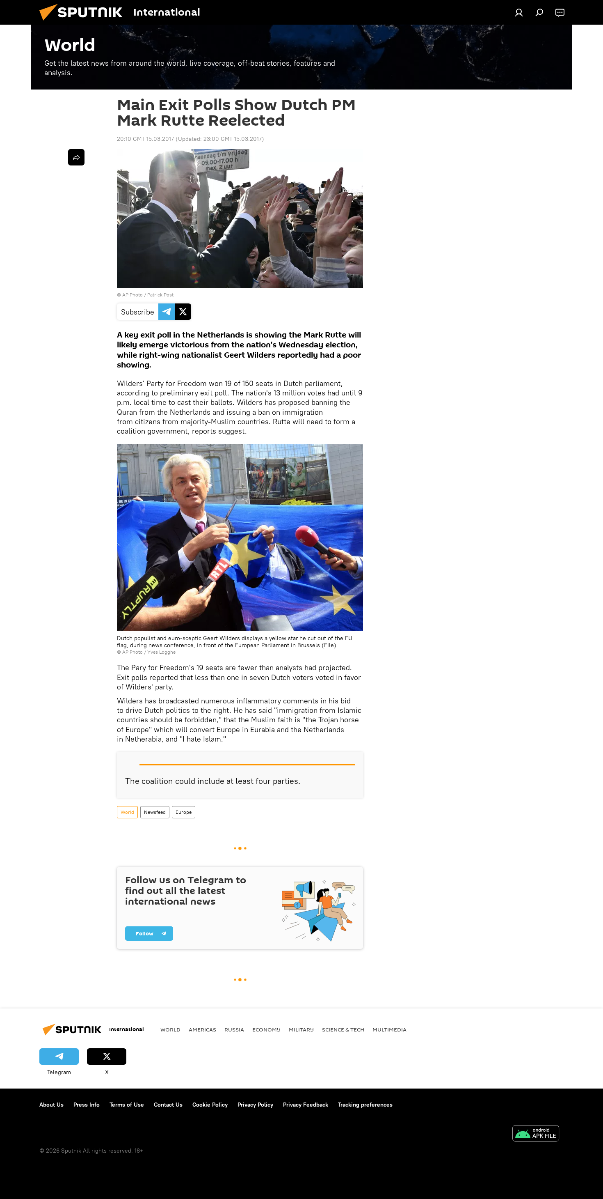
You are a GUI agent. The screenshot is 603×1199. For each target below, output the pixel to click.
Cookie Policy (210, 1104)
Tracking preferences (365, 1104)
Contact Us (168, 1104)
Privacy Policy (255, 1104)
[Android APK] (536, 1134)
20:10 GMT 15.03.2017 (145, 138)
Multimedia (389, 1029)
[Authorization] (519, 12)
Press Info (86, 1104)
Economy (266, 1029)
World (127, 812)
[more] (76, 157)
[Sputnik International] (84, 22)
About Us (51, 1104)
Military (301, 1029)
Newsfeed (155, 812)
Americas (202, 1029)
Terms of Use (127, 1104)
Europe (184, 812)
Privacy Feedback (305, 1104)
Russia (234, 1029)
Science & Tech (343, 1029)
